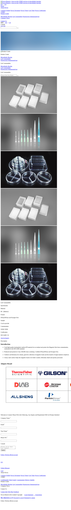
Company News (5, 18)
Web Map (10, 492)
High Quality (12, 480)
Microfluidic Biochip (6, 16)
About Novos (4, 7)
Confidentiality (5, 480)
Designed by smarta (29, 498)
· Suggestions (38, 495)
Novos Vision (24, 10)
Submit (3, 450)
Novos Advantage (15, 10)
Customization (21, 480)
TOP (2, 471)
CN (5, 4)
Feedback (16, 492)
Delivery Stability (30, 480)
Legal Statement (28, 495)
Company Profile (5, 10)
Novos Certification (40, 10)
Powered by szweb (18, 498)
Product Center (5, 13)
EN (2, 4)
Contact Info (4, 492)
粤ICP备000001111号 (7, 498)
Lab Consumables (17, 16)
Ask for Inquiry (5, 338)
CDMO (3, 12)
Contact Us (4, 21)
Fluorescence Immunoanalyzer (31, 16)
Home (2, 6)
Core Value (31, 10)
